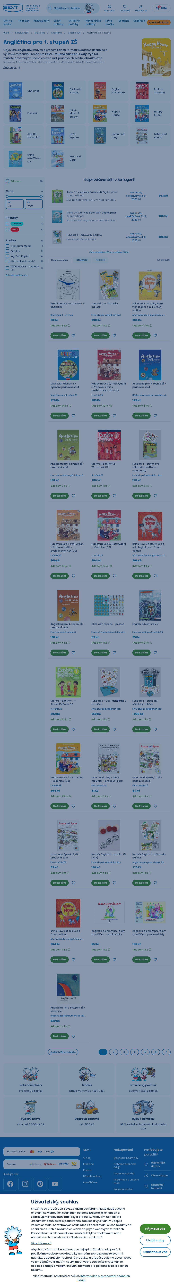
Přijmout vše (155, 1229)
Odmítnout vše (155, 1252)
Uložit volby (155, 1240)
